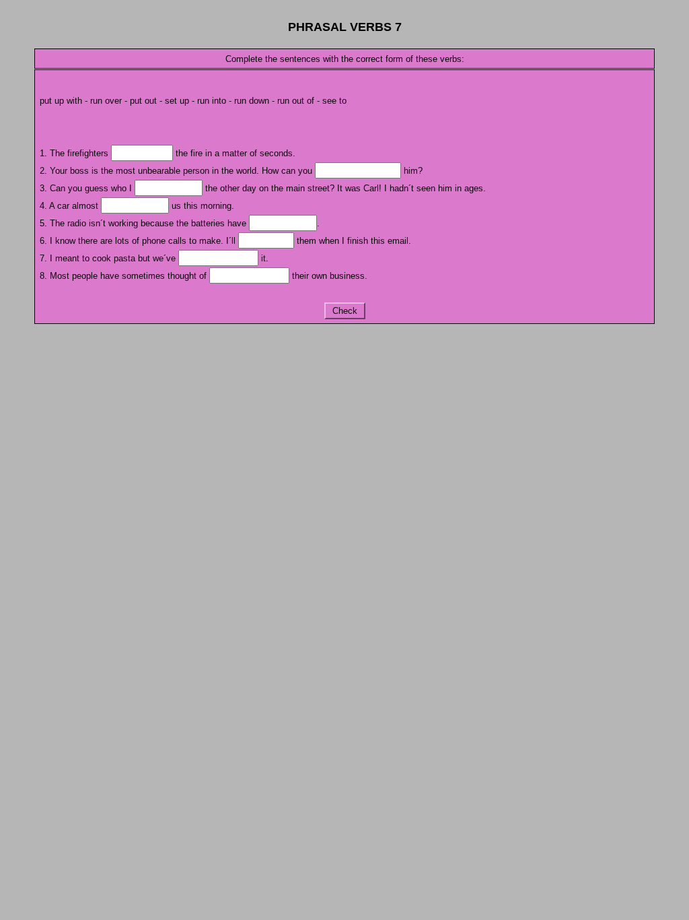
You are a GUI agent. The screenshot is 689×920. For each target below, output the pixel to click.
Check (345, 311)
